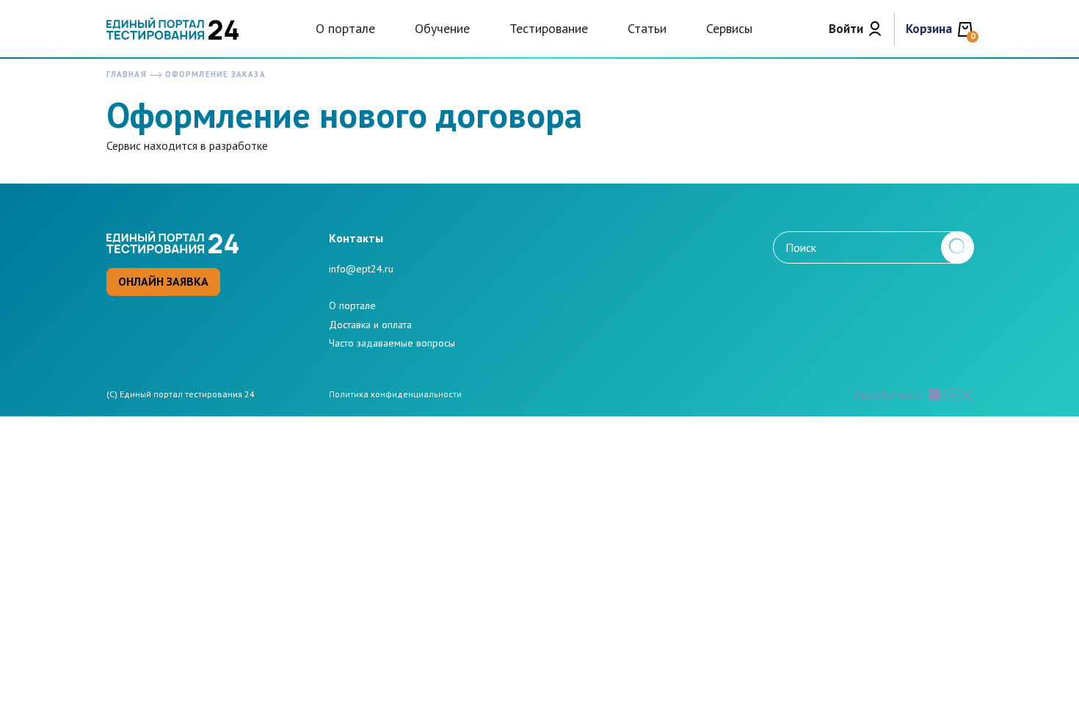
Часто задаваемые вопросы (392, 343)
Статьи (647, 28)
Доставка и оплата (370, 324)
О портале (345, 28)
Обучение (442, 28)
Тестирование (548, 28)
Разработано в (888, 395)
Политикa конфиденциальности (395, 394)
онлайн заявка (163, 281)
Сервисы (729, 28)
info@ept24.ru (361, 268)
